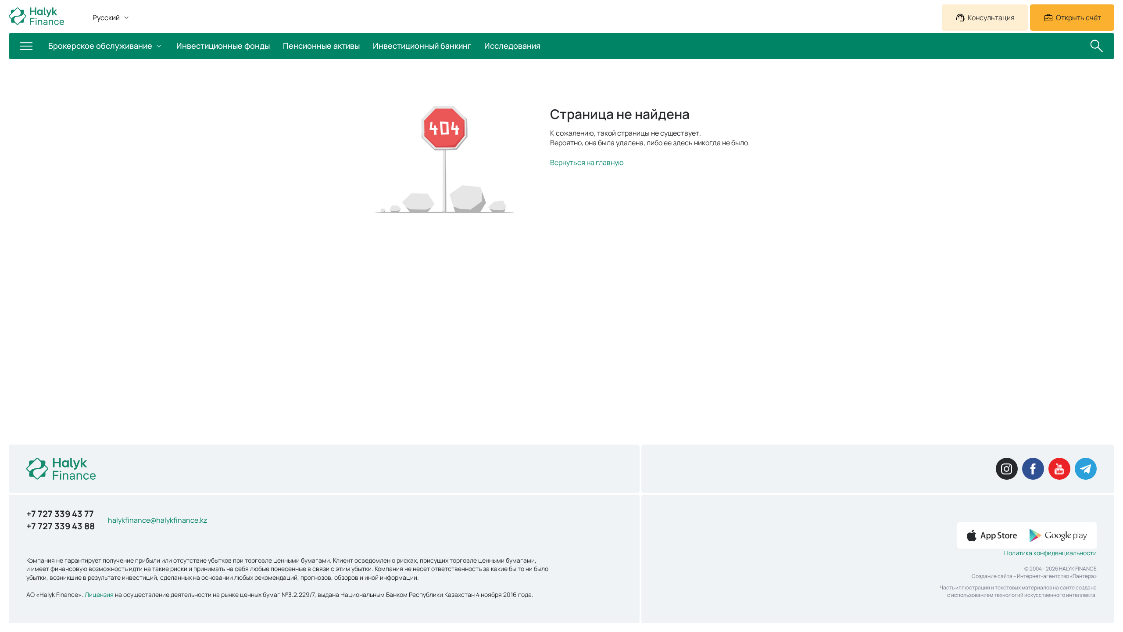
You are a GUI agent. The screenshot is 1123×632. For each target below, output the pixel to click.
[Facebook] (1033, 469)
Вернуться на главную (587, 162)
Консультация (991, 17)
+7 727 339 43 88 (60, 526)
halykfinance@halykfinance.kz (157, 520)
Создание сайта (992, 576)
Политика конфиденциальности (1050, 553)
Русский (106, 18)
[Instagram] (1007, 469)
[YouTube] (1059, 469)
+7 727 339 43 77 (60, 514)
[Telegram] (1086, 469)
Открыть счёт (1078, 17)
